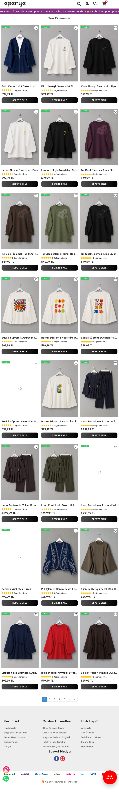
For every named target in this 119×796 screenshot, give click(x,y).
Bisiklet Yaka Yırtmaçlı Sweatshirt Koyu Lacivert (20, 672)
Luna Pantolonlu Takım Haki (58, 505)
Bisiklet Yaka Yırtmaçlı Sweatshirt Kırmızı (59, 672)
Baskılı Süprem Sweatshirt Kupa (99, 337)
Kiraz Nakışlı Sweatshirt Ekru (58, 86)
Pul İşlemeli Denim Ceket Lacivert (59, 588)
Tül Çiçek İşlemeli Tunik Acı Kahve (20, 253)
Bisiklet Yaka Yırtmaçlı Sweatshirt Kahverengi (99, 672)
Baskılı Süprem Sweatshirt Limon (59, 421)
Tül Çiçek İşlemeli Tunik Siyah (99, 253)
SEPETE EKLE (19, 100)
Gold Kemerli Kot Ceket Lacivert (20, 86)
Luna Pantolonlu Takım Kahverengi (20, 505)
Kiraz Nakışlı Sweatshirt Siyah (99, 86)
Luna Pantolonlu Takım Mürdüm (99, 505)
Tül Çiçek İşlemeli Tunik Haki (58, 253)
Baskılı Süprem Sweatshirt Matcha (20, 421)
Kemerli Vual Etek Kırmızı (17, 588)
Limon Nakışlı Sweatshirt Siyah (59, 170)
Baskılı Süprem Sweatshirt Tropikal (59, 337)
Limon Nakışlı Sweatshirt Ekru (20, 170)
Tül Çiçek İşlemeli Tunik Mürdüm (99, 170)
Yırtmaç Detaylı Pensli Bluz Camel (99, 588)
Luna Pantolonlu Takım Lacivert (99, 421)
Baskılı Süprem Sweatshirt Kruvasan (20, 337)
